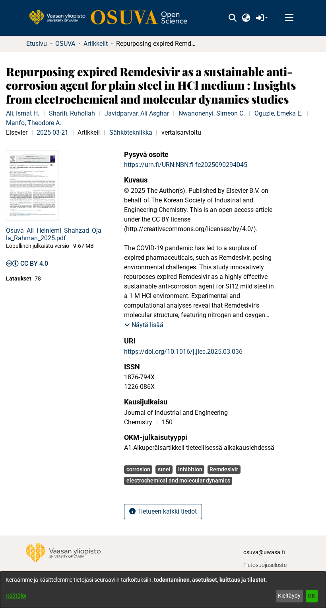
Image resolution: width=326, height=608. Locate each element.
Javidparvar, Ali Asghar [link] (137, 113)
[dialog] (163, 590)
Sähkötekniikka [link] (130, 132)
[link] (112, 18)
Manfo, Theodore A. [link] (33, 123)
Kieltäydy (289, 595)
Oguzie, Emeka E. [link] (278, 113)
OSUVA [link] (65, 43)
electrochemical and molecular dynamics (178, 480)
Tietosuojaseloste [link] (265, 565)
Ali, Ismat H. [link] (22, 113)
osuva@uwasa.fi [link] (264, 552)
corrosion (138, 469)
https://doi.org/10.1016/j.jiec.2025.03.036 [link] (183, 351)
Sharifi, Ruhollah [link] (72, 113)
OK (311, 595)
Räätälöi (16, 595)
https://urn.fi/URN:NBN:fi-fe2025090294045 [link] (185, 165)
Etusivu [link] (36, 43)
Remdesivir (224, 469)
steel (164, 469)
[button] (232, 18)
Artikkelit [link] (95, 43)
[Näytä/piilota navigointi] (289, 17)
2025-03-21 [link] (52, 132)
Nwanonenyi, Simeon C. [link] (212, 113)
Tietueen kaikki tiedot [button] (166, 511)
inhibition (190, 469)
